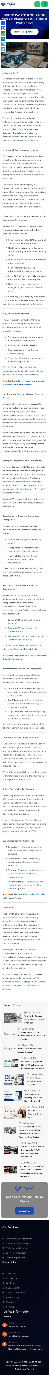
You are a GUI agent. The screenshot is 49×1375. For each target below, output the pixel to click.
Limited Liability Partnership (19, 1238)
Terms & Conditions (15, 1292)
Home (17, 31)
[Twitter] (3, 49)
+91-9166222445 (17, 1326)
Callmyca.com (29, 981)
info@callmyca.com (19, 1336)
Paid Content (12, 1287)
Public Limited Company (17, 1248)
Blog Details (29, 31)
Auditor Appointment (16, 1257)
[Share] (3, 23)
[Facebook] (3, 28)
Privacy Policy (12, 1297)
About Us (10, 1273)
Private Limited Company (18, 1243)
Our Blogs (10, 1283)
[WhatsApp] (3, 33)
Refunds (10, 1306)
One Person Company (16, 1252)
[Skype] (3, 44)
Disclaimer (10, 1302)
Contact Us (24, 1211)
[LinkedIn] (3, 38)
